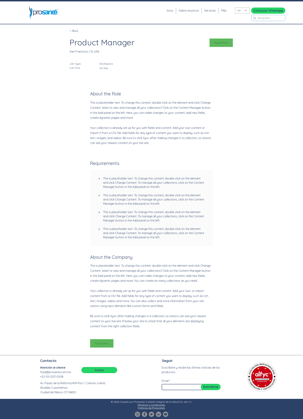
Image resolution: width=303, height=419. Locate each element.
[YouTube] (165, 414)
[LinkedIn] (158, 414)
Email (165, 380)
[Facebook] (144, 414)
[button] (221, 43)
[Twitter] (151, 414)
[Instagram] (137, 414)
